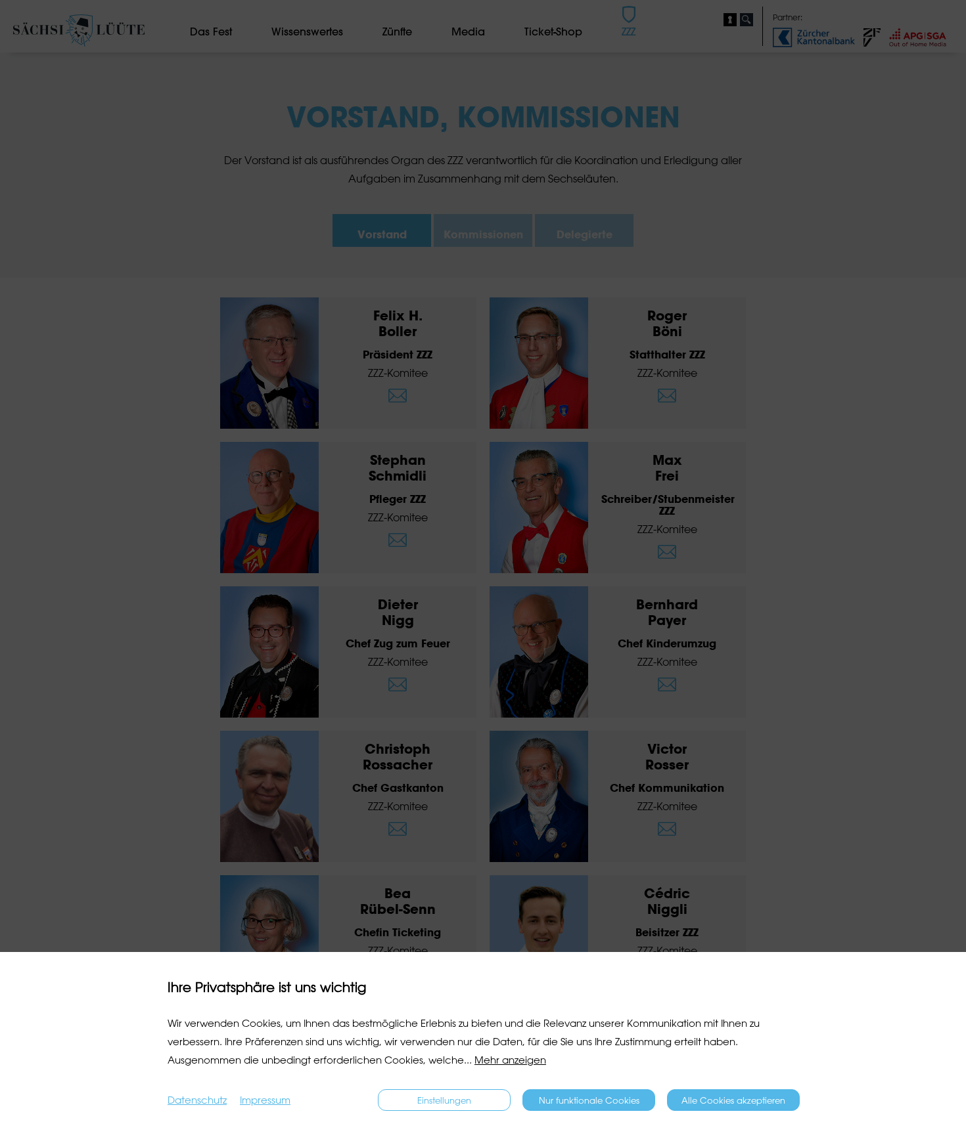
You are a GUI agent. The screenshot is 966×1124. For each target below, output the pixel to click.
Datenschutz (197, 1100)
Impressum (265, 1100)
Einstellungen (444, 1100)
